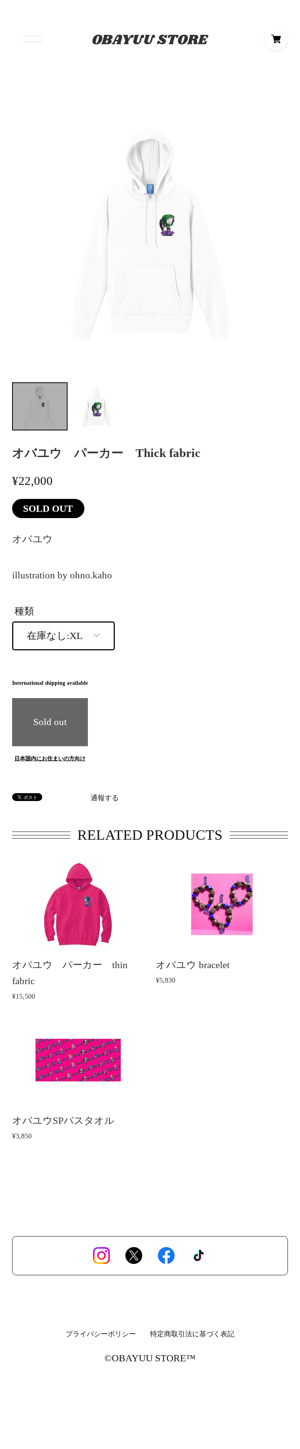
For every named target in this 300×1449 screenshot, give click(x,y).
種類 (24, 611)
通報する (105, 798)
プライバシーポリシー (101, 1334)
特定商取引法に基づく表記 (192, 1334)
